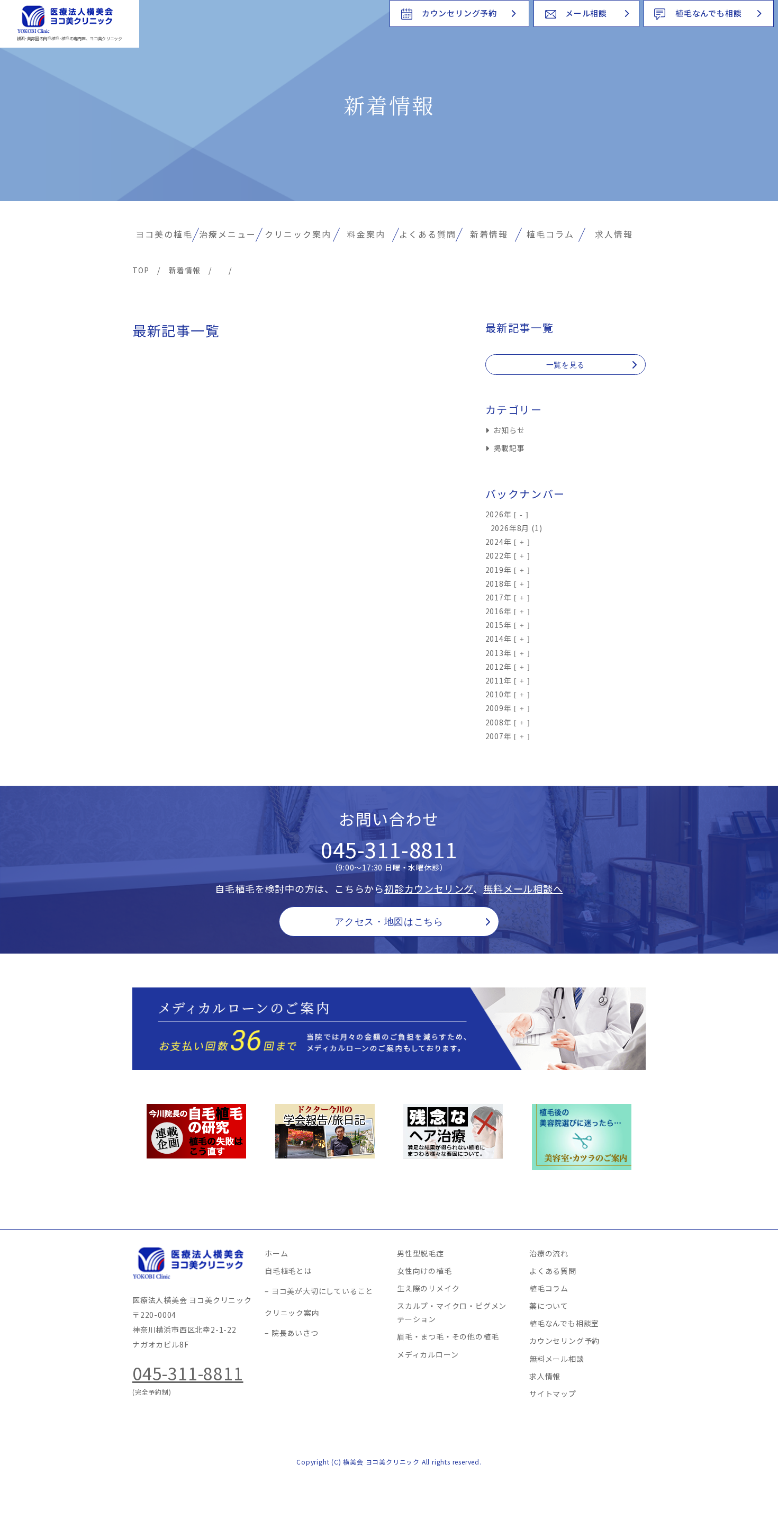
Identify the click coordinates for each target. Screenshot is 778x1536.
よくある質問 (427, 234)
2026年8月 (510, 528)
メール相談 (586, 13)
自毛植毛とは (288, 1270)
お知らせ (508, 430)
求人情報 (614, 234)
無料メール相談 (556, 1358)
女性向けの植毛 (424, 1270)
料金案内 (366, 234)
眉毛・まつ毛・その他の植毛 (448, 1336)
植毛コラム (550, 234)
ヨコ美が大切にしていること (322, 1291)
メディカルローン (427, 1354)
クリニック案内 (298, 234)
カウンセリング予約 (459, 13)
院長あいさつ (295, 1332)
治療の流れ (548, 1253)
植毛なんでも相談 (708, 13)
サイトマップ (552, 1393)
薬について (548, 1305)
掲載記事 (508, 448)
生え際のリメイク (428, 1288)
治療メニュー (227, 234)
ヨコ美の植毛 (164, 234)
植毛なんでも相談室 (564, 1323)
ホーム (276, 1253)
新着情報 (489, 234)
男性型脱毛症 (420, 1253)
